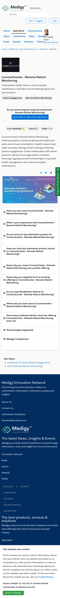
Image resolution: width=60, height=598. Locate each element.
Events (5, 466)
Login (55, 20)
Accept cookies (13, 593)
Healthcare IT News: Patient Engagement (28, 362)
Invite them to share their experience (30, 117)
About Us (6, 402)
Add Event (8, 499)
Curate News (9, 492)
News (4, 460)
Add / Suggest (35, 20)
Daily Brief (7, 540)
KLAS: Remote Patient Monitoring (24, 366)
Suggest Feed (9, 511)
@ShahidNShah (51, 42)
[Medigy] (14, 7)
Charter (24, 486)
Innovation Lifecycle (12, 454)
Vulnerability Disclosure (14, 420)
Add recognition (12, 505)
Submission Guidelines (13, 414)
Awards (5, 472)
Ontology (8, 486)
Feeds (5, 478)
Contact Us (7, 408)
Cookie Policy (46, 576)
